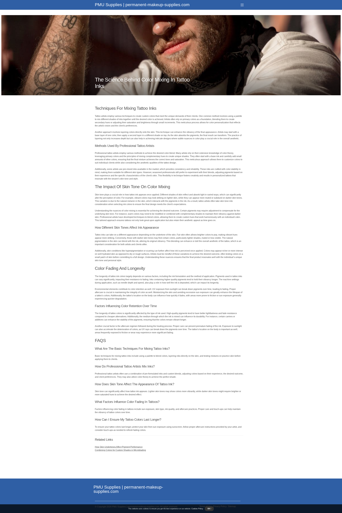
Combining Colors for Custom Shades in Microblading (120, 450)
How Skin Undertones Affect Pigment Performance (119, 447)
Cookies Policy (197, 509)
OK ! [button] (209, 509)
